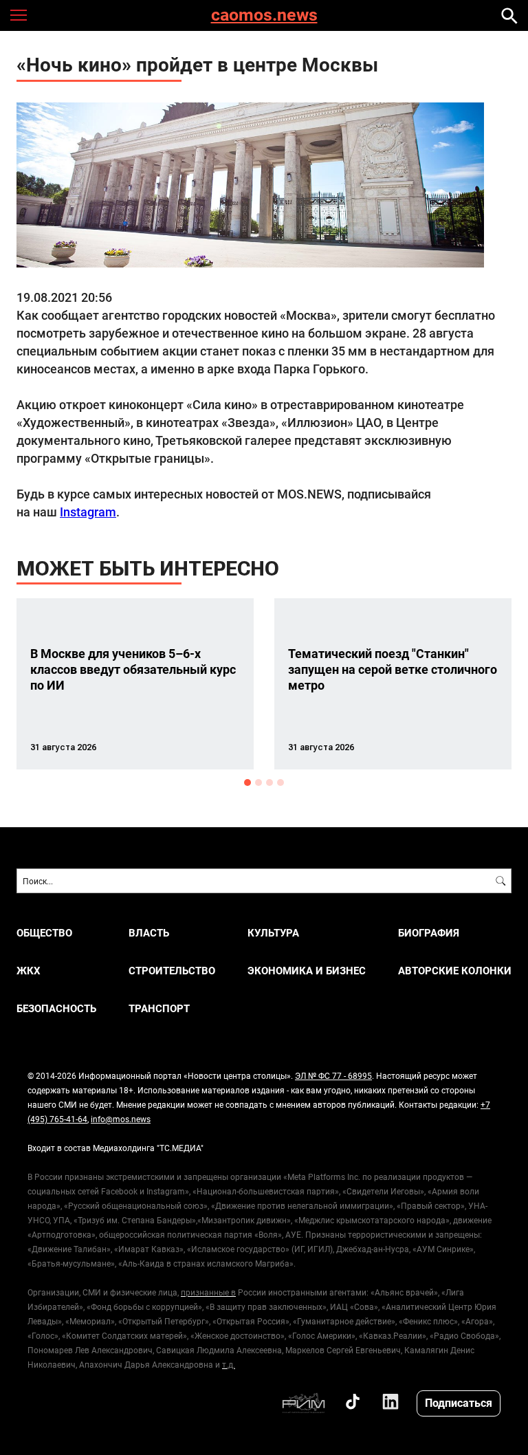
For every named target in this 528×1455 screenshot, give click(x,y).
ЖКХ (28, 970)
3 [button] (269, 782)
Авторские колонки (455, 970)
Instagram (88, 511)
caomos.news (264, 15)
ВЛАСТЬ (149, 933)
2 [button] (258, 782)
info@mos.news (121, 1118)
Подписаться (458, 1402)
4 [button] (280, 782)
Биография (428, 933)
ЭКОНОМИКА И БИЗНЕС (307, 970)
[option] (135, 683)
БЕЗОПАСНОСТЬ (56, 1008)
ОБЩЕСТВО (44, 933)
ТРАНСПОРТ (159, 1008)
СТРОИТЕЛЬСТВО (172, 970)
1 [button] (247, 782)
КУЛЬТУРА (273, 933)
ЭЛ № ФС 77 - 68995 (333, 1075)
